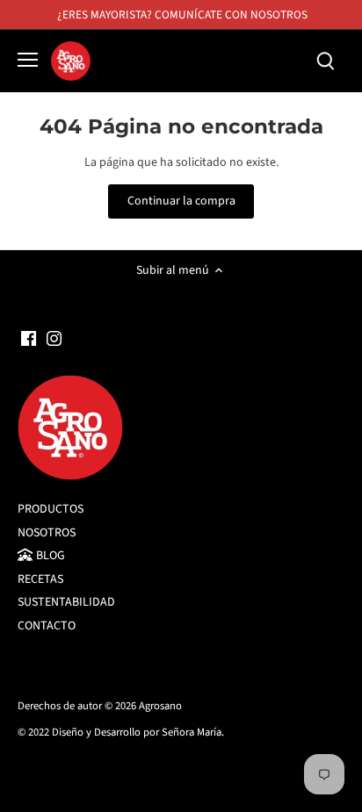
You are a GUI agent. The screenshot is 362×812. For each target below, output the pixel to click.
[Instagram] (54, 339)
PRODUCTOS (50, 509)
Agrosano (160, 706)
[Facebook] (28, 339)
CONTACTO (47, 626)
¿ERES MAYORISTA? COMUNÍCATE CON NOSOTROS (182, 14)
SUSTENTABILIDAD (66, 602)
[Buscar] (325, 61)
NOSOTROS (47, 533)
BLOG (49, 555)
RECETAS (40, 579)
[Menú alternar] (28, 60)
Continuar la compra (181, 201)
